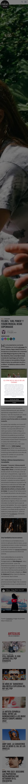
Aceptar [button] (14, 402)
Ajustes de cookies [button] (14, 399)
